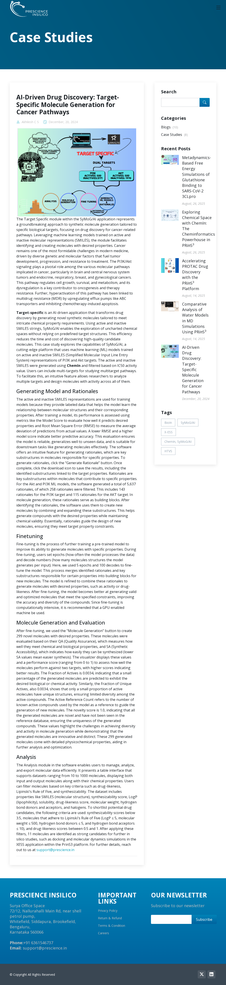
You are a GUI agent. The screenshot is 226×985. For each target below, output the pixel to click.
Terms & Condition (111, 925)
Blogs (169, 127)
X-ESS (168, 432)
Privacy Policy (107, 910)
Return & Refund (110, 918)
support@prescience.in (55, 849)
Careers (103, 933)
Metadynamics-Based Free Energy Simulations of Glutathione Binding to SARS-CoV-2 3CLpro (196, 177)
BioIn (168, 422)
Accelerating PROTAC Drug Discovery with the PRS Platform (195, 274)
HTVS (168, 451)
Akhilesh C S (30, 122)
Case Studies (174, 134)
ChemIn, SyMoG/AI (178, 441)
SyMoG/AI (188, 422)
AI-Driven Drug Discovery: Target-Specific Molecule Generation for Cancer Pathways (192, 369)
